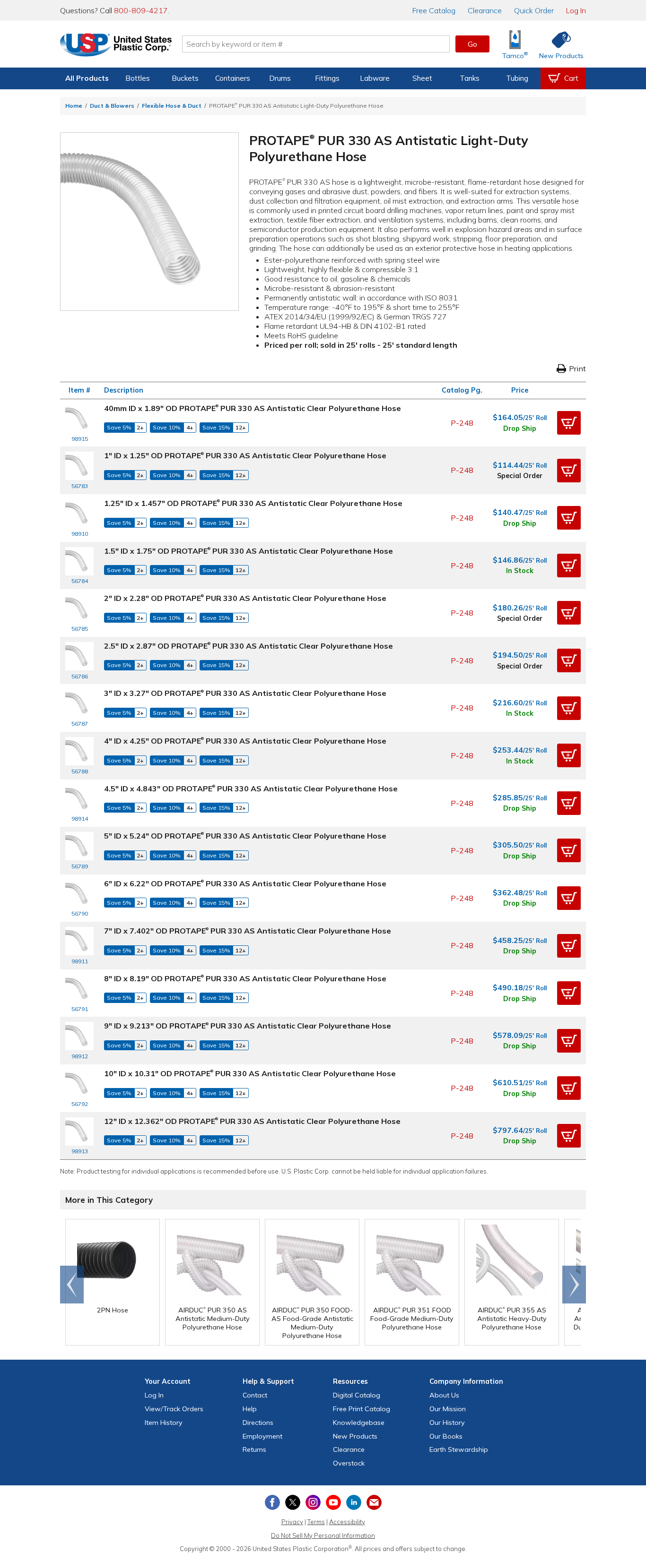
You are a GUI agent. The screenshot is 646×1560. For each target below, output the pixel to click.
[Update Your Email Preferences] (374, 1502)
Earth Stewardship (458, 1449)
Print (577, 368)
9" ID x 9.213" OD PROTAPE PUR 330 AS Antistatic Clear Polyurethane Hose (247, 1025)
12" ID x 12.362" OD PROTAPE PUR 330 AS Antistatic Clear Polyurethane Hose (252, 1121)
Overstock (349, 1463)
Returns (254, 1449)
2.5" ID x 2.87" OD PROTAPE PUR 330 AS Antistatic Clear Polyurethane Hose (248, 646)
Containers (232, 78)
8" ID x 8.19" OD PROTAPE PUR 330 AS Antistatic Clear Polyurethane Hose (245, 978)
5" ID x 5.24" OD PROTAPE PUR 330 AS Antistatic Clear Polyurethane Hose (245, 835)
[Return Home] (116, 46)
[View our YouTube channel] (333, 1502)
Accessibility (347, 1522)
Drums (280, 78)
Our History (447, 1422)
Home (73, 105)
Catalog (433, 10)
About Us (444, 1395)
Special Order (519, 475)
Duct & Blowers (112, 105)
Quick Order (534, 10)
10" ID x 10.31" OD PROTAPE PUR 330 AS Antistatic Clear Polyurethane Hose (250, 1073)
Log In (576, 10)
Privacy (292, 1522)
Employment (262, 1436)
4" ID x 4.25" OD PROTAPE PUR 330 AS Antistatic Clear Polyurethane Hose (245, 741)
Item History (164, 1422)
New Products (355, 1436)
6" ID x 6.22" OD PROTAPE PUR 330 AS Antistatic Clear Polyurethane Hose (245, 883)
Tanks (470, 78)
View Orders (174, 1409)
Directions (258, 1422)
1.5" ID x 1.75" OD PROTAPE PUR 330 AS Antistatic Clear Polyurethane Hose (248, 551)
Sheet (422, 78)
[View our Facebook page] (272, 1502)
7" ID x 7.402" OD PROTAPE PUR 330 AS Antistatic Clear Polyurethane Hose (247, 930)
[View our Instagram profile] (313, 1502)
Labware (375, 78)
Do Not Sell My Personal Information (323, 1535)
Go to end (72, 1284)
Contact (255, 1395)
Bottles (137, 78)
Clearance (485, 10)
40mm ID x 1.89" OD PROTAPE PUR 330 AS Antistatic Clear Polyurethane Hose (252, 408)
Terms (316, 1522)
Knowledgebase (358, 1422)
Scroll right (574, 1284)
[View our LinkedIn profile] (353, 1502)
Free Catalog (361, 1409)
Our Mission (447, 1409)
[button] (569, 423)
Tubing (517, 78)
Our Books (446, 1436)
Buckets (185, 78)
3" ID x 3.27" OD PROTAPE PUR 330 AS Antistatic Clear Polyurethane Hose (245, 693)
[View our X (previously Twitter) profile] (292, 1502)
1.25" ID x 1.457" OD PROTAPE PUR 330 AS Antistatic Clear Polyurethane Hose (253, 503)
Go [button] (472, 44)
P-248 (462, 423)
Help (250, 1409)
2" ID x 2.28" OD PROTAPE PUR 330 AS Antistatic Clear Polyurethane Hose (245, 598)
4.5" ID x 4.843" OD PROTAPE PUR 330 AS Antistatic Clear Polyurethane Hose (251, 788)
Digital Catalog (356, 1395)
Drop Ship (519, 428)
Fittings (327, 78)
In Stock (519, 570)
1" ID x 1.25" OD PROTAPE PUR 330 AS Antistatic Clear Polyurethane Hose (245, 455)
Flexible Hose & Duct (171, 105)
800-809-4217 (141, 10)
